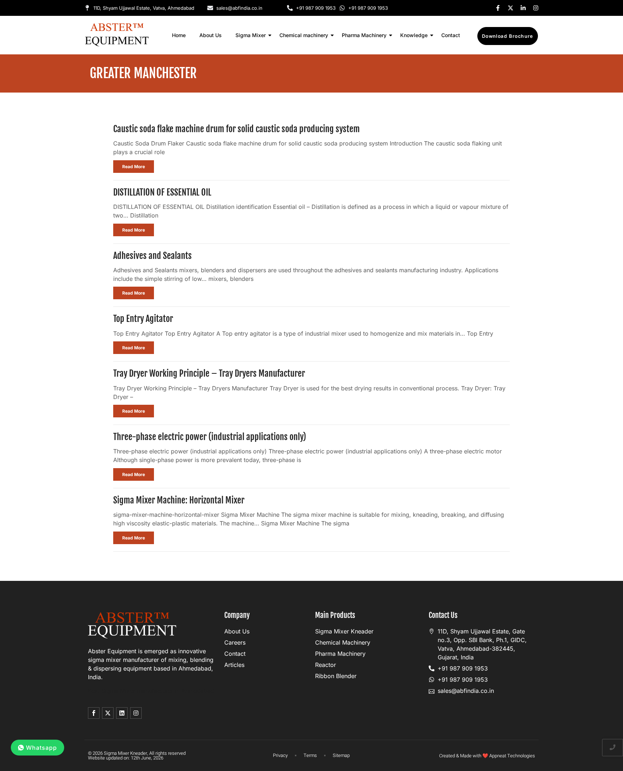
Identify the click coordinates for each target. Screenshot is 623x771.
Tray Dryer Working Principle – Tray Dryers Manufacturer (209, 373)
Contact (450, 35)
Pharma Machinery (364, 35)
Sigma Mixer (250, 35)
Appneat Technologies (512, 755)
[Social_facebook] (94, 713)
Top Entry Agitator (143, 318)
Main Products (335, 615)
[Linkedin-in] (523, 8)
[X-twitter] (510, 8)
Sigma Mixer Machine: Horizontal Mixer (178, 500)
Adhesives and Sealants (152, 255)
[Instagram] (536, 8)
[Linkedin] (122, 713)
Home (179, 35)
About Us (210, 35)
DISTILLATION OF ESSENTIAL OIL (162, 192)
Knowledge (414, 35)
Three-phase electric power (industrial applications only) (209, 436)
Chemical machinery (303, 35)
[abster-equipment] (117, 35)
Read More (133, 166)
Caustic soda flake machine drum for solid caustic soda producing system (236, 129)
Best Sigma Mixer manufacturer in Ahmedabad (151, 690)
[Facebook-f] (498, 8)
